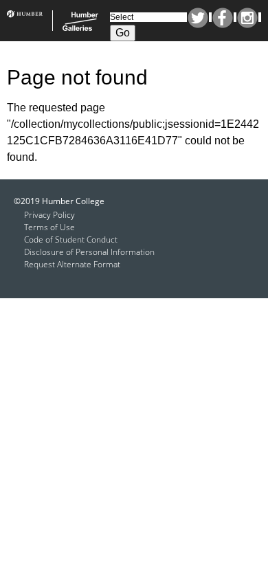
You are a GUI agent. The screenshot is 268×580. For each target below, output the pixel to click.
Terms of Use (49, 227)
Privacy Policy (49, 215)
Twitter (198, 18)
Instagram (247, 18)
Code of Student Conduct (71, 239)
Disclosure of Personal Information (89, 252)
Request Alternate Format (72, 264)
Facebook (223, 18)
